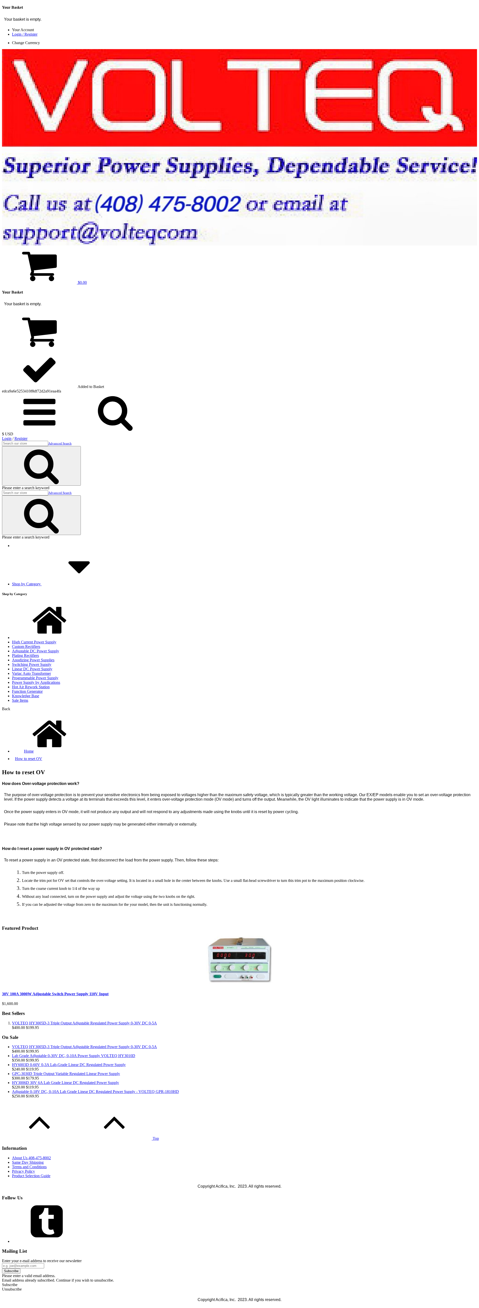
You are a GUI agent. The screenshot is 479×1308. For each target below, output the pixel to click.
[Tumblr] (49, 1241)
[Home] (49, 637)
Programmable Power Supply (35, 678)
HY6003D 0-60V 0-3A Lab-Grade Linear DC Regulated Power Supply (69, 1065)
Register (20, 438)
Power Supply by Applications (36, 682)
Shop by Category (27, 584)
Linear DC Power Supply (32, 669)
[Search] (41, 466)
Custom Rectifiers (26, 646)
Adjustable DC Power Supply (35, 651)
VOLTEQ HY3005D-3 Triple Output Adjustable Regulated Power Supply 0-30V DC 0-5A (84, 1023)
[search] (39, 429)
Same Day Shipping (28, 1162)
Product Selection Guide (31, 1176)
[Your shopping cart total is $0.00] (39, 348)
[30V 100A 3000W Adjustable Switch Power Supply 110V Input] (239, 984)
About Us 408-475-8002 (31, 1158)
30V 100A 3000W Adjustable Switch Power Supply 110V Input (55, 994)
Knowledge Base (25, 696)
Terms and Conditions (29, 1167)
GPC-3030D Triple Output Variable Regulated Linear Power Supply (66, 1074)
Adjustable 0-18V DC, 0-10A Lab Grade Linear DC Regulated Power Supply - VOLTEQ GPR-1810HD (95, 1091)
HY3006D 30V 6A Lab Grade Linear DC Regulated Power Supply (65, 1082)
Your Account (23, 30)
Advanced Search (60, 443)
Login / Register (24, 34)
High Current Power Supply (34, 642)
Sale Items (20, 700)
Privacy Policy (23, 1171)
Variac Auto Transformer (31, 673)
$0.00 (82, 282)
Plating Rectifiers (25, 655)
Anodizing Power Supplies (33, 660)
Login (6, 438)
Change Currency (26, 43)
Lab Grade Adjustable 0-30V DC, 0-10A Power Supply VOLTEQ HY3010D (73, 1056)
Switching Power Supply (31, 664)
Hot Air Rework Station (31, 687)
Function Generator (27, 691)
